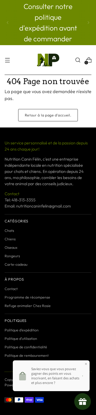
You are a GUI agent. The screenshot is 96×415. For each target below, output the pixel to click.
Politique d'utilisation (21, 338)
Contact (11, 288)
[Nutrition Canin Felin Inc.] (48, 60)
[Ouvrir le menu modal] (7, 60)
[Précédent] (7, 22)
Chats (9, 230)
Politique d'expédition (22, 330)
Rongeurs (12, 256)
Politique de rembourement (27, 355)
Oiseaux (11, 247)
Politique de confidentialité (26, 347)
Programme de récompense (27, 297)
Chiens (10, 239)
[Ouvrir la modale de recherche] (77, 60)
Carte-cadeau (16, 264)
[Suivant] (88, 22)
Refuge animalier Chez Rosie (28, 305)
